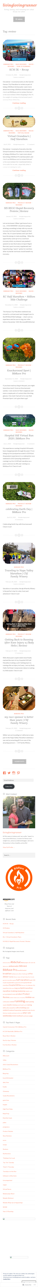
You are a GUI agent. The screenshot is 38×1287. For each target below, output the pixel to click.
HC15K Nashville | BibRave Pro (12, 1031)
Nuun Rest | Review (9, 1036)
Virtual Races (23, 133)
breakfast (7, 973)
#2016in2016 (6, 962)
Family (11, 977)
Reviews (11, 66)
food (23, 977)
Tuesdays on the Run (9, 1171)
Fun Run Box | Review (10, 1045)
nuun (30, 991)
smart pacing (29, 1001)
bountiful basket (21, 970)
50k (34, 962)
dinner (5, 977)
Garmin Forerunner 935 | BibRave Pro (14, 1027)
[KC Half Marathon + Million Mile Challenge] (19, 279)
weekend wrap (26, 1010)
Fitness (16, 977)
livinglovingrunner (20, 5)
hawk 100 (32, 980)
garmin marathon (8, 980)
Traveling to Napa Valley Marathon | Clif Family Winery (19, 573)
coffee (30, 974)
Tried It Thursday (8, 1167)
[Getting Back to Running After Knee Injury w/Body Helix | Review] (19, 620)
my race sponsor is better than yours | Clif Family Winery (19, 720)
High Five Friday (8, 1109)
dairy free (6, 1082)
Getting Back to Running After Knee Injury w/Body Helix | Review (19, 642)
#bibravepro (25, 962)
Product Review (24, 203)
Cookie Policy (6, 1279)
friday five (27, 977)
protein (12, 997)
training (29, 1005)
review (28, 997)
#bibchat (16, 962)
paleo (4, 1122)
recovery (22, 997)
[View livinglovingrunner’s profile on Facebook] (5, 773)
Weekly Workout (8, 1198)
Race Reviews (21, 64)
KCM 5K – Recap (19, 69)
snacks (9, 1005)
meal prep (21, 991)
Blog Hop (6, 1073)
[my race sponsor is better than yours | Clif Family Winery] (19, 698)
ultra (4, 1008)
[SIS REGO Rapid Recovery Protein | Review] (19, 191)
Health (4, 982)
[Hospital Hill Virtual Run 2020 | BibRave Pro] (19, 420)
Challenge (24, 974)
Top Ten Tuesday (8, 1162)
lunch (22, 988)
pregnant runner (11, 994)
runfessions (6, 1001)
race (15, 997)
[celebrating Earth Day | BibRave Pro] (19, 491)
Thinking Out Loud (9, 1158)
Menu (20, 19)
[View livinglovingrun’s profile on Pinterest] (19, 773)
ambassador (14, 966)
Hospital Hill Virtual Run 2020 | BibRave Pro (19, 437)
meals (27, 991)
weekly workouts (12, 1013)
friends (32, 977)
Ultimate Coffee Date (10, 1176)
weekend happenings (15, 1010)
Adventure (5, 966)
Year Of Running (23, 66)
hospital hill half (18, 982)
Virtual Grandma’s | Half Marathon (19, 137)
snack (4, 1005)
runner (12, 1001)
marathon (29, 988)
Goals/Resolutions (9, 1096)
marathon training (10, 991)
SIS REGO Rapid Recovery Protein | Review (19, 209)
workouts (26, 1016)
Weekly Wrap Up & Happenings (13, 1202)
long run (17, 988)
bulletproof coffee (16, 974)
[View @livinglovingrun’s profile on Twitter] (9, 773)
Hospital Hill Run (15, 985)
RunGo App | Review (9, 1040)
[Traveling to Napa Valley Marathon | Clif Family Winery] (19, 553)
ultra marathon (11, 1008)
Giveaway (6, 1091)
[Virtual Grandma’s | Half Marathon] (19, 121)
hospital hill (10, 982)
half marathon (22, 980)
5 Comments (19, 653)
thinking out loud (17, 1005)
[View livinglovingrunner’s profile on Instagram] (14, 773)
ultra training (21, 1008)
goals (14, 980)
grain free (6, 1100)
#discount (6, 1056)
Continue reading (14, 103)
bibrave (23, 966)
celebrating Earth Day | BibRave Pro (19, 510)
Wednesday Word (8, 1194)
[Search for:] (19, 855)
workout (19, 1016)
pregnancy (6, 1127)
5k (30, 962)
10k (32, 962)
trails (25, 1005)
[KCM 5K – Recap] (19, 50)
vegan (5, 1185)
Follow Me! (8, 786)
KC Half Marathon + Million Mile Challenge (19, 298)
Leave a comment (19, 77)
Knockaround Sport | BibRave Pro (19, 372)
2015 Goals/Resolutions (10, 1064)
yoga (31, 1016)
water (27, 1008)
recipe (5, 1144)
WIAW (14, 1016)
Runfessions (7, 1153)
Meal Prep (6, 1113)
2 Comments (19, 519)
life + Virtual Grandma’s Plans (12, 937)
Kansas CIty (25, 985)
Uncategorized (7, 1180)
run (33, 997)
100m (4, 1060)
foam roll (20, 977)
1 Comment (31, 144)
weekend (6, 1010)
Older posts (19, 761)
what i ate (19, 1013)
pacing (4, 994)
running (19, 1001)
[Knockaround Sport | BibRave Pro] (19, 350)
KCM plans (6, 928)
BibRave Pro (8, 64)
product (19, 994)
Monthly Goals (7, 1118)
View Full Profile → (9, 847)
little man (11, 988)
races (31, 64)
